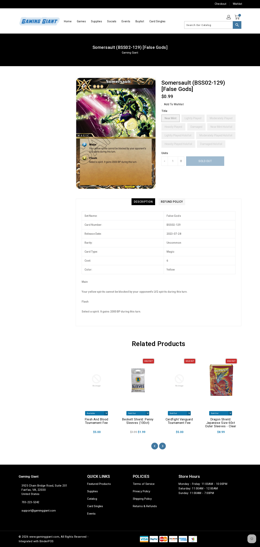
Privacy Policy (141, 491)
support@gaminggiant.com (39, 510)
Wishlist (237, 3)
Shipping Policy (142, 498)
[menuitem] (68, 21)
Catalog (92, 498)
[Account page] (229, 17)
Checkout (220, 3)
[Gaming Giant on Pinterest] (28, 4)
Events (91, 513)
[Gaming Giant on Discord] (57, 4)
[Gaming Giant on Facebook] (13, 4)
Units (164, 153)
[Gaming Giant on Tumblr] (42, 4)
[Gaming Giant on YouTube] (50, 4)
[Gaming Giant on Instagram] (35, 4)
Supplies (92, 491)
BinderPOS (47, 541)
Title (164, 110)
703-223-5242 (30, 502)
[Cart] (237, 17)
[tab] (143, 201)
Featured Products (99, 484)
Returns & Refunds (145, 506)
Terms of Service (144, 484)
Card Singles (95, 506)
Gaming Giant (130, 52)
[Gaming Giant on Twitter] (20, 4)
